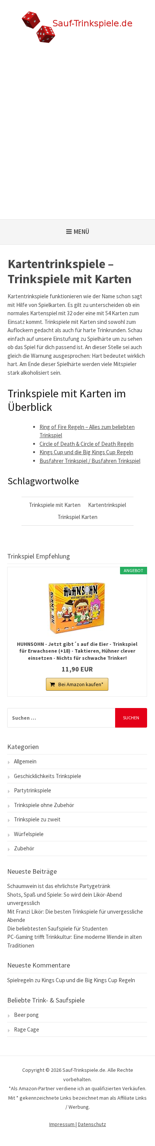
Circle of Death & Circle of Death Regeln (87, 443)
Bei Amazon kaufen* (80, 684)
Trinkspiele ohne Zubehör (44, 805)
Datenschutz (92, 1124)
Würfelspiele (29, 834)
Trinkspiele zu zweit (37, 819)
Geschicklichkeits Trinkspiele (47, 776)
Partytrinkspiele (32, 790)
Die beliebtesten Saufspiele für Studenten (57, 928)
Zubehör (24, 848)
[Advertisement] (77, 137)
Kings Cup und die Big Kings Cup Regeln (86, 452)
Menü (81, 231)
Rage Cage (26, 1029)
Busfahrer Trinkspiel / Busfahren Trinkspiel (90, 460)
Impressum (62, 1124)
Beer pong (26, 1014)
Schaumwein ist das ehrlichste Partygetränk (58, 886)
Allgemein (25, 761)
